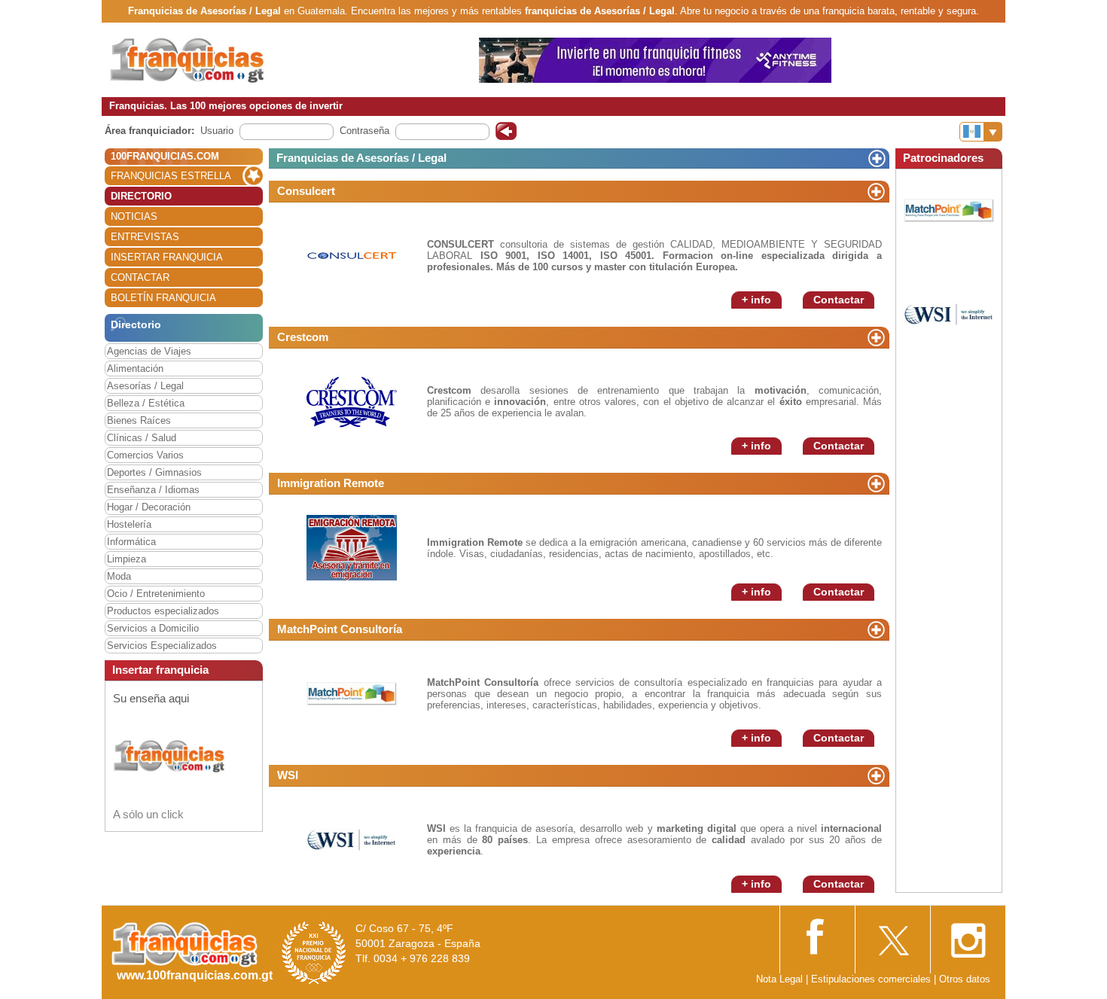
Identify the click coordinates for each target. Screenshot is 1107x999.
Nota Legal (779, 979)
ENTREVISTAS (145, 236)
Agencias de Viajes (149, 351)
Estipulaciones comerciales (872, 979)
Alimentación (135, 368)
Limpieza (126, 559)
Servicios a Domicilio (153, 628)
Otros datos (964, 979)
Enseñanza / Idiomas (153, 489)
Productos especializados (163, 611)
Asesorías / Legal (145, 385)
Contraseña (364, 130)
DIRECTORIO (141, 196)
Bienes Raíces (139, 420)
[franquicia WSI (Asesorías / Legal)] (351, 839)
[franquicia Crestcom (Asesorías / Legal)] (351, 401)
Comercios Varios (145, 455)
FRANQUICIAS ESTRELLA (171, 175)
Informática (131, 541)
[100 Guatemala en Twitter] (892, 936)
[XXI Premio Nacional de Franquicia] (314, 952)
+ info (756, 300)
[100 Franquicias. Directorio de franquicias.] (203, 59)
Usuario (216, 130)
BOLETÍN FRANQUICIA (163, 297)
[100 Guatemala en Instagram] (968, 936)
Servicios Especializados (162, 645)
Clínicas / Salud (141, 437)
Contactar (838, 300)
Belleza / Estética (145, 403)
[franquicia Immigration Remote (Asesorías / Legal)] (351, 547)
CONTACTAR (140, 277)
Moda (119, 576)
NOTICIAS (134, 216)
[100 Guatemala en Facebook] (817, 935)
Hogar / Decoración (149, 507)
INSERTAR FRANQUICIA (167, 257)
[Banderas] (980, 132)
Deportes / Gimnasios (154, 472)
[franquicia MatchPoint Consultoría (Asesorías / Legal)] (351, 693)
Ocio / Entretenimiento (156, 593)
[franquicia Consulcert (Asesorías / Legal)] (351, 254)
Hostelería (129, 524)
